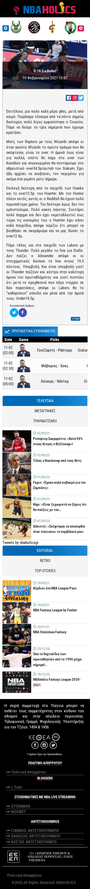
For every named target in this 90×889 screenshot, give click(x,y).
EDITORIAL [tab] (45, 550)
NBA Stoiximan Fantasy (49, 632)
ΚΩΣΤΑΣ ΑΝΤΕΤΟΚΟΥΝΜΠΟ (34, 841)
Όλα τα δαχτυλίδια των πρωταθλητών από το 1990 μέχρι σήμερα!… (57, 659)
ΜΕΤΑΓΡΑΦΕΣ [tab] (45, 411)
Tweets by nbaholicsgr (20, 542)
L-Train (16, 787)
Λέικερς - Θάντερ (55, 381)
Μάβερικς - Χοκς (54, 365)
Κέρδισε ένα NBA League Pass (55, 588)
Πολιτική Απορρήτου (28, 772)
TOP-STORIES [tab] (45, 571)
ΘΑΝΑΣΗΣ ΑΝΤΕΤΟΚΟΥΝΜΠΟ (35, 836)
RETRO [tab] (45, 560)
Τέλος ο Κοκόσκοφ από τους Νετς (57, 460)
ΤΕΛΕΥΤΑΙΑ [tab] (45, 401)
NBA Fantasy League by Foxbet (55, 610)
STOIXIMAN (20, 806)
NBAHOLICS (66, 882)
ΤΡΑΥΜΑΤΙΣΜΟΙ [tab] (45, 421)
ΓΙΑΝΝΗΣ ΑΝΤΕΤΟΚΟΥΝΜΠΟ (35, 830)
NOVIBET (18, 811)
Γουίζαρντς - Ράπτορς (54, 350)
